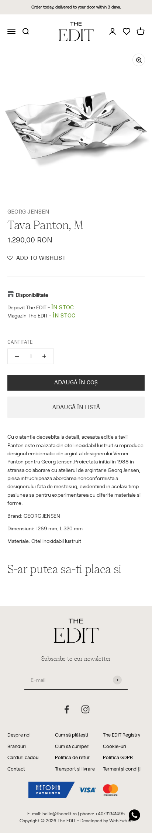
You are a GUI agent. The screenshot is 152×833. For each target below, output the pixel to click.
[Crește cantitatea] (44, 356)
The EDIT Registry (121, 734)
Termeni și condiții (122, 768)
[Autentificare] (112, 31)
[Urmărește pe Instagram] (85, 709)
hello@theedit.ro (59, 813)
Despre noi (19, 734)
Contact (16, 768)
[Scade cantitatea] (17, 356)
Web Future (121, 820)
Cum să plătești (71, 734)
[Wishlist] (126, 31)
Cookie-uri (114, 746)
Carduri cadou (22, 757)
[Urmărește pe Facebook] (67, 709)
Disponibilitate (32, 294)
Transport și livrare (75, 768)
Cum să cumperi (72, 746)
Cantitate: (20, 342)
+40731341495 (110, 813)
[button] (36, 258)
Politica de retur (72, 757)
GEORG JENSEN (28, 211)
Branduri (16, 746)
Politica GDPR (118, 757)
